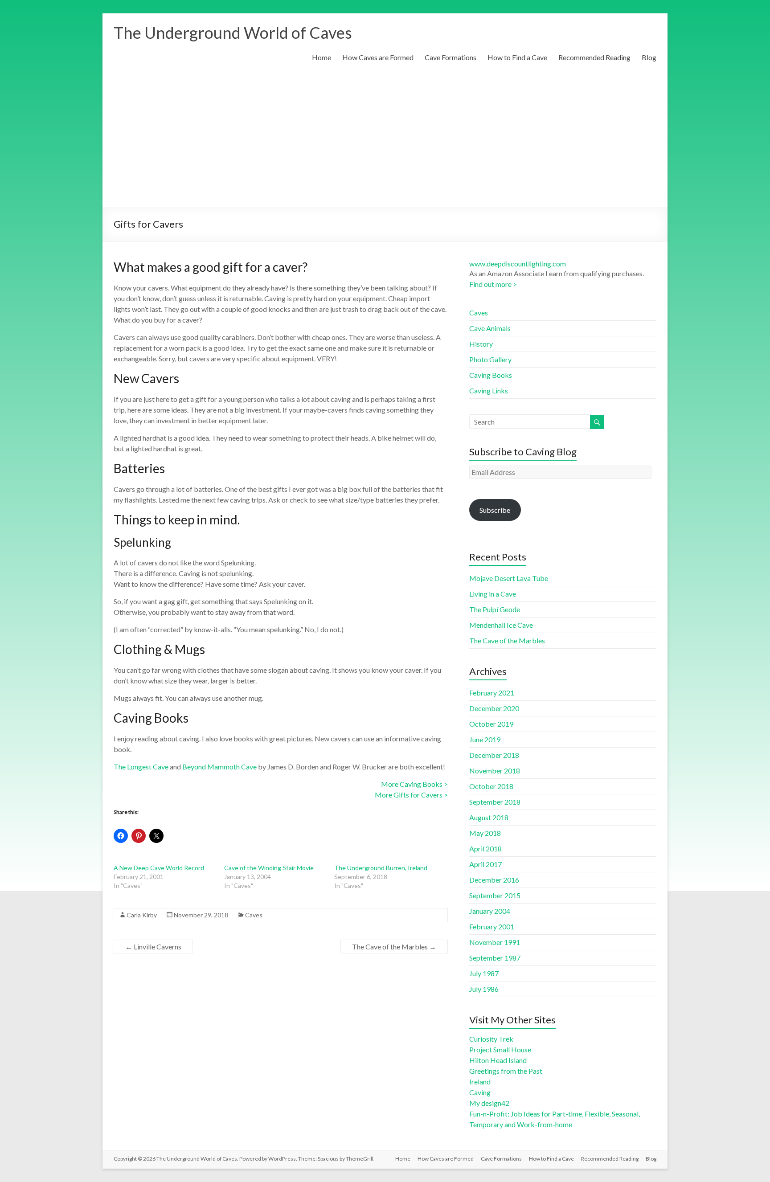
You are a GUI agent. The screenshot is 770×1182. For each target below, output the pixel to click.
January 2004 (489, 911)
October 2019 (491, 724)
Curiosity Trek (491, 1039)
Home (321, 57)
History (481, 343)
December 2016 (494, 879)
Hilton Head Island (498, 1060)
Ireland (480, 1081)
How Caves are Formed (378, 57)
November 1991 (494, 942)
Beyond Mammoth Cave (219, 766)
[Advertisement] (385, 140)
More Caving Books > (414, 784)
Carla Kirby (142, 915)
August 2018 (488, 817)
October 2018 (491, 786)
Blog (649, 57)
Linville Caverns (153, 946)
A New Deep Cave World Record (159, 867)
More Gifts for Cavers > (411, 794)
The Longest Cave (141, 766)
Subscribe (494, 510)
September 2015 (494, 895)
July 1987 (484, 973)
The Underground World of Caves (233, 32)
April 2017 (485, 864)
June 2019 (484, 739)
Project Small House (500, 1049)
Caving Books (490, 375)
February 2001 (491, 926)
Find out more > (493, 284)
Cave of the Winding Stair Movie (269, 867)
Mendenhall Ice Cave (501, 625)
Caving (480, 1092)
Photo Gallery (490, 359)
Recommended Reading (594, 57)
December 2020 (494, 708)
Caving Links (488, 390)
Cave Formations (450, 57)
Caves (253, 915)
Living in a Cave (492, 593)
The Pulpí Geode (494, 609)
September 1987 (494, 957)
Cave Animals (490, 328)
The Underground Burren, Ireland (380, 867)
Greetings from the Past (505, 1071)
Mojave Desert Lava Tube (508, 578)
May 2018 (485, 833)
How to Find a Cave (517, 57)
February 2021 (491, 692)
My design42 (489, 1103)
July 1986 (484, 989)
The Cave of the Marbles (394, 946)
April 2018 (485, 848)
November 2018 (494, 770)
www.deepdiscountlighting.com (517, 263)
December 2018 (494, 755)
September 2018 (494, 802)
